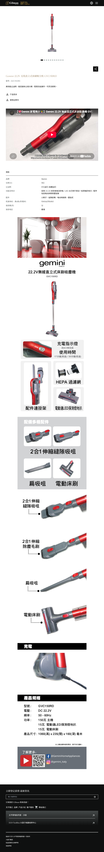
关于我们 (9, 807)
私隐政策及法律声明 (12, 843)
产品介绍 (22, 807)
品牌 (16, 807)
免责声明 (8, 846)
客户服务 (30, 807)
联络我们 (42, 807)
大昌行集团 (9, 840)
